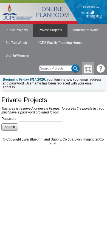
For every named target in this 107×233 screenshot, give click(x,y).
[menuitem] (16, 30)
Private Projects (50, 30)
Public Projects (16, 30)
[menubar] (53, 43)
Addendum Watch (86, 30)
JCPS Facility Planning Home (60, 43)
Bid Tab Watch (16, 43)
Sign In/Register (17, 55)
